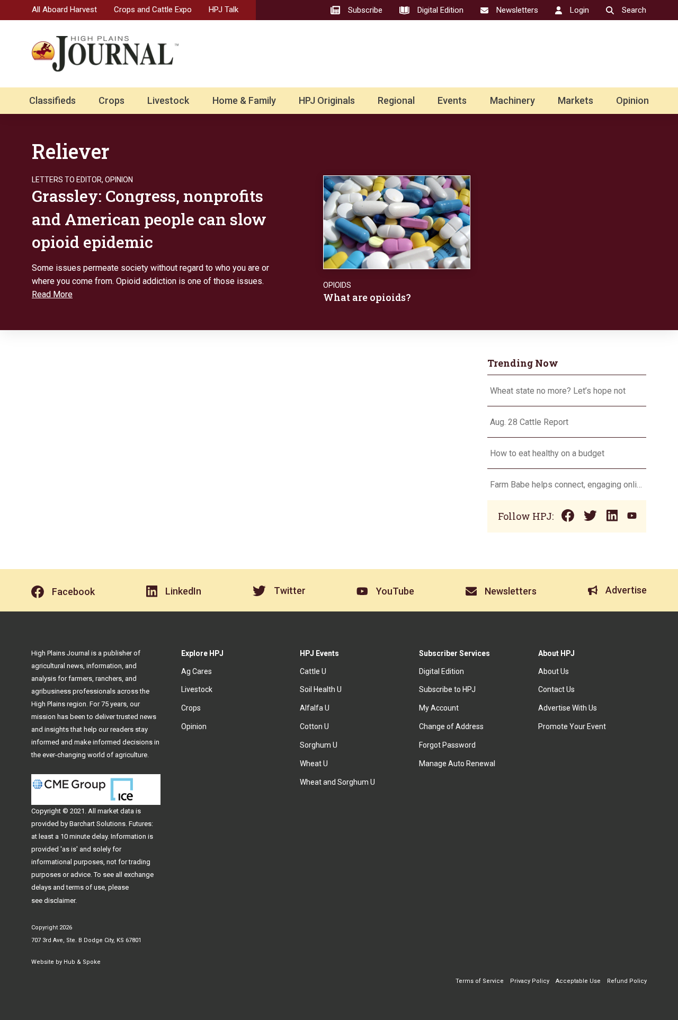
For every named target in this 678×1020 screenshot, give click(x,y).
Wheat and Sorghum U (337, 782)
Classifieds (52, 100)
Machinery (512, 100)
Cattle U (313, 671)
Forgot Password (447, 745)
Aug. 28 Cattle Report (529, 422)
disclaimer (59, 900)
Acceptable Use (578, 981)
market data (115, 811)
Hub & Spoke (82, 962)
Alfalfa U (314, 708)
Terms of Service (480, 981)
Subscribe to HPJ (447, 689)
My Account (439, 708)
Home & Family (244, 100)
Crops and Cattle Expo (153, 9)
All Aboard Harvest (64, 9)
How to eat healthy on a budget (547, 453)
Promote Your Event (572, 726)
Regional (396, 100)
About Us (553, 671)
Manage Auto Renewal (457, 763)
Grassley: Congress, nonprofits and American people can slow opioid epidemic (149, 218)
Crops (111, 100)
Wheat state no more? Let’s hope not (559, 391)
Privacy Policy (529, 981)
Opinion (632, 100)
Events (452, 100)
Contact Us (556, 689)
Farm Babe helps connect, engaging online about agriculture (567, 485)
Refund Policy (627, 981)
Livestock (168, 100)
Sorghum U (318, 745)
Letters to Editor (67, 179)
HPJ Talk (223, 9)
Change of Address (451, 726)
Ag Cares (196, 671)
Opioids (337, 285)
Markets (575, 100)
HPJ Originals (327, 100)
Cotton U (314, 726)
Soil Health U (321, 689)
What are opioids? (367, 297)
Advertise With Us (567, 708)
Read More (52, 294)
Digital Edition (441, 671)
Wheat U (314, 763)
